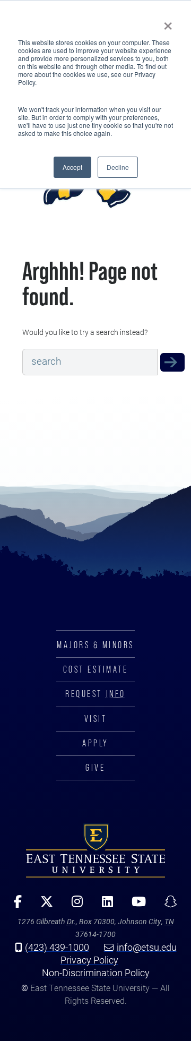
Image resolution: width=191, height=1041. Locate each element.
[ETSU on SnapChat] (167, 905)
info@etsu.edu (147, 947)
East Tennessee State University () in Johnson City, (95, 850)
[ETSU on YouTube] (134, 905)
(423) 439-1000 (57, 947)
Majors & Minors (95, 645)
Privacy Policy (89, 959)
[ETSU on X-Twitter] (43, 905)
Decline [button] (118, 166)
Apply (95, 743)
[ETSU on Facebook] (14, 905)
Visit (95, 718)
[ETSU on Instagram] (74, 905)
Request (95, 694)
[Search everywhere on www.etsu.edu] (172, 362)
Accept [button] (72, 166)
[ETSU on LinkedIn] (103, 905)
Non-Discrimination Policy (96, 972)
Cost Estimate (95, 669)
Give (95, 767)
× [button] (168, 22)
